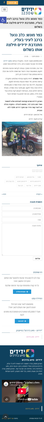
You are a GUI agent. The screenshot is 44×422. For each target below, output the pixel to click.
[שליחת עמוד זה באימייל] (33, 170)
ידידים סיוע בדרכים (35, 181)
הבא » (4, 194)
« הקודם (39, 194)
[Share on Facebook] (40, 170)
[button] (3, 20)
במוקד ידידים (8, 61)
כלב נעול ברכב (10, 181)
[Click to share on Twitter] (37, 170)
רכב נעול (20, 186)
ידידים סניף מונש (22, 181)
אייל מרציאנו (30, 177)
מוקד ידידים (37, 186)
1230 (39, 177)
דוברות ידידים (20, 177)
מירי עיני (28, 186)
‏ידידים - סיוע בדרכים (33, 337)
